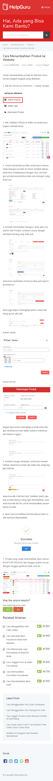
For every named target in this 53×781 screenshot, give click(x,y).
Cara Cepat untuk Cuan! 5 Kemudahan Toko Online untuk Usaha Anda (26, 726)
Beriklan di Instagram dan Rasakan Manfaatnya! (22, 734)
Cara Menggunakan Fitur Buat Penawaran (25, 704)
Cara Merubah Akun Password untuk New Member (16, 639)
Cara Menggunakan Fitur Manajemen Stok (25, 710)
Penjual (46, 65)
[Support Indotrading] (16, 9)
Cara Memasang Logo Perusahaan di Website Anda (17, 653)
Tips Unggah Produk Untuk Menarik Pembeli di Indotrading (26, 717)
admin (30, 65)
